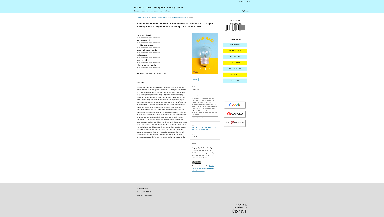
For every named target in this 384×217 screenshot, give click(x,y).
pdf (196, 80)
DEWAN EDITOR (235, 57)
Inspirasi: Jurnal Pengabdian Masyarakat (158, 7)
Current (136, 11)
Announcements (156, 11)
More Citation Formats (200, 118)
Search (246, 11)
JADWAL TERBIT (235, 75)
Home (139, 17)
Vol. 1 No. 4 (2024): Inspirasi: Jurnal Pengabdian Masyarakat (168, 17)
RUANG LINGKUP (235, 51)
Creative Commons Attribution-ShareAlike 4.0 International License (203, 168)
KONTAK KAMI (235, 45)
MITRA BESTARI (235, 63)
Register (241, 1)
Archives (145, 11)
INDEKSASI (235, 81)
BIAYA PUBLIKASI (235, 69)
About (168, 11)
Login (248, 1)
